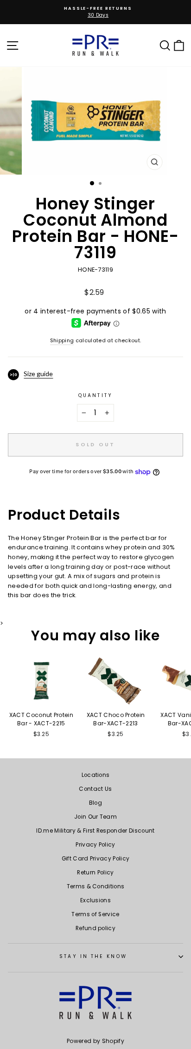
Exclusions (95, 900)
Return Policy (95, 872)
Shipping (62, 340)
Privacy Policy (95, 844)
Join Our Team (95, 817)
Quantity (95, 395)
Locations (96, 775)
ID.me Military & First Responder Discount (95, 830)
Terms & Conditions (96, 886)
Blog (95, 803)
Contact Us (95, 789)
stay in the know (93, 956)
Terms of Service (95, 914)
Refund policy (95, 928)
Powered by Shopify (95, 1041)
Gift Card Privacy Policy (96, 858)
